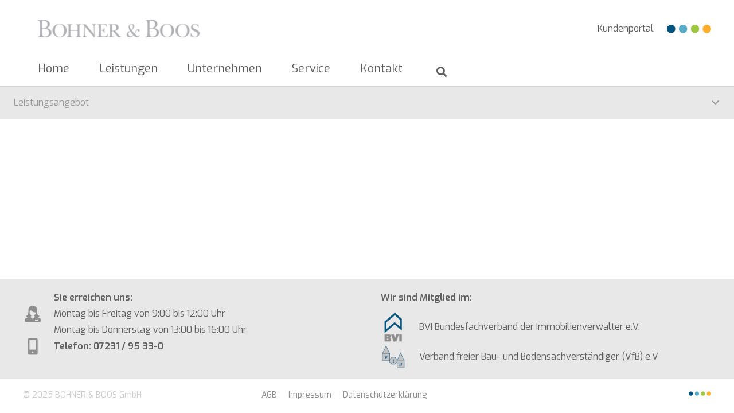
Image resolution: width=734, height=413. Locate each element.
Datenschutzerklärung (385, 394)
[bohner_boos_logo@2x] (119, 28)
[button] (165, 68)
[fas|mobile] (400, 327)
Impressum (309, 394)
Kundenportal (626, 28)
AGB (269, 394)
